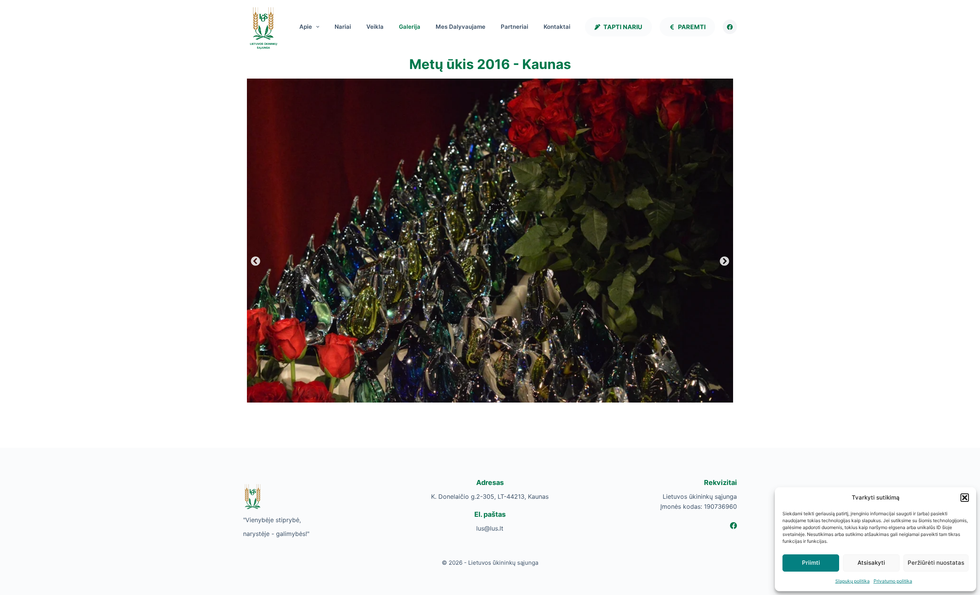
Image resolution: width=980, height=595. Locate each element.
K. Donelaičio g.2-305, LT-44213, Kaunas (490, 496)
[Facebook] (730, 27)
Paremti (692, 27)
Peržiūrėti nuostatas (936, 562)
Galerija (409, 26)
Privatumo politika (893, 581)
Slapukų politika (852, 581)
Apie (305, 26)
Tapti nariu (622, 27)
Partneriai (514, 26)
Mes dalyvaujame (460, 26)
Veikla (375, 26)
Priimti (811, 562)
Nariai (343, 26)
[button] (965, 497)
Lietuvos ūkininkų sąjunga (263, 46)
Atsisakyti (871, 562)
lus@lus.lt (489, 528)
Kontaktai (557, 26)
